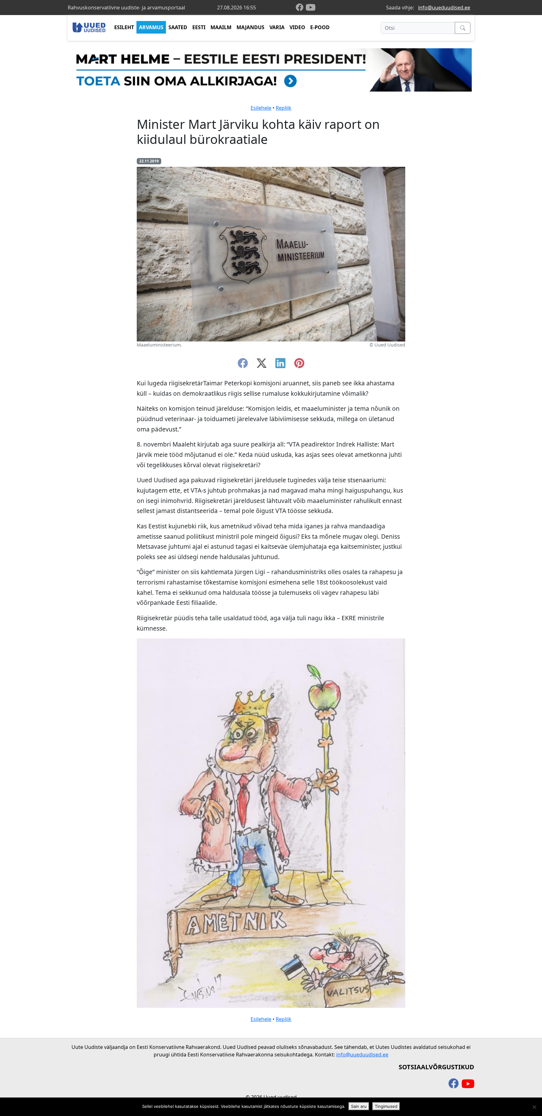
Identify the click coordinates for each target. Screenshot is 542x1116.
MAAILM (220, 27)
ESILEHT (124, 27)
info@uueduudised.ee (444, 7)
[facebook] (301, 7)
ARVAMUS (151, 27)
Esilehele (261, 107)
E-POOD (320, 27)
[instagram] (299, 365)
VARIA (276, 27)
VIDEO (297, 27)
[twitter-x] (261, 365)
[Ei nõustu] (534, 1107)
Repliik (283, 107)
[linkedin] (280, 365)
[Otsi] (462, 28)
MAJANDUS (250, 27)
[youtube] (310, 7)
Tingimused (386, 1106)
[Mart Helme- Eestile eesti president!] (271, 69)
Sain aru (359, 1106)
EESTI (198, 27)
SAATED (177, 27)
